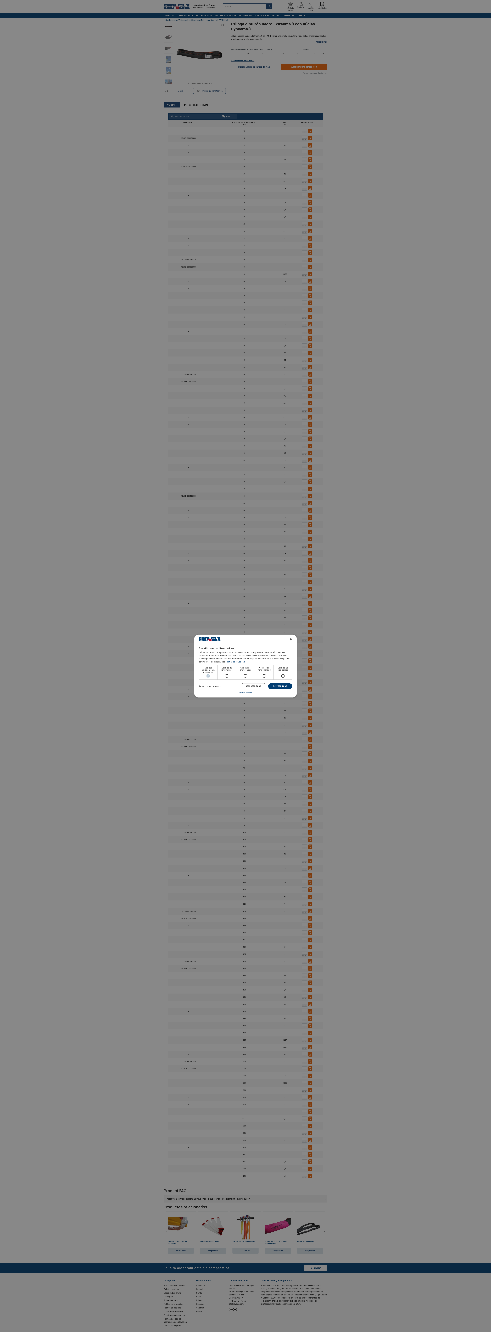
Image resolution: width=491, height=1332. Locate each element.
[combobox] (291, 639)
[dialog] (245, 666)
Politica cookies (245, 693)
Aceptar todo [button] (280, 686)
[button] (209, 686)
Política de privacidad (235, 661)
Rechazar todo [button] (253, 686)
